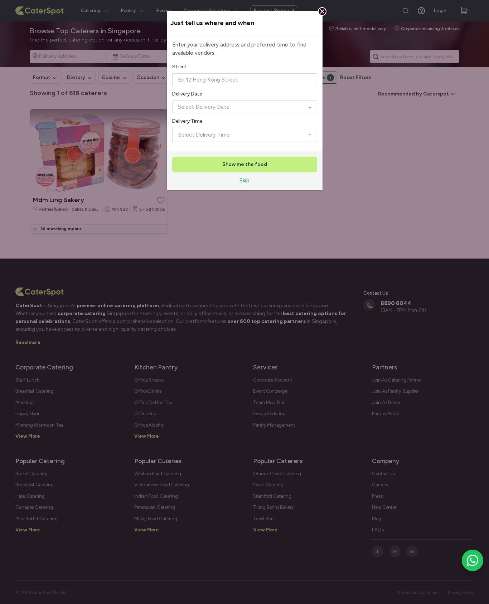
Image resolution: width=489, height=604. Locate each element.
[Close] (322, 11)
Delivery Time (187, 121)
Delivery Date (187, 94)
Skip (244, 180)
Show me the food (244, 164)
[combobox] (244, 79)
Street (179, 67)
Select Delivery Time (204, 135)
